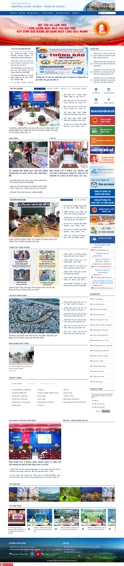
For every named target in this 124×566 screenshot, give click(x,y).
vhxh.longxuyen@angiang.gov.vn (102, 277)
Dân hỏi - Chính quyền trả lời (75, 420)
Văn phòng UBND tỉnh (19, 393)
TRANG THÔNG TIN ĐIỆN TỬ (20, 3)
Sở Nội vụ (41, 390)
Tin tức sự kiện (47, 13)
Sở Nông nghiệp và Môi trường (48, 393)
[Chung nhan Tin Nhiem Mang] (19, 554)
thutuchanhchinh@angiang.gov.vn (103, 288)
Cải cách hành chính (18, 295)
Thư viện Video (15, 506)
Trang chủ (13, 13)
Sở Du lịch (41, 405)
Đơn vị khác (31, 383)
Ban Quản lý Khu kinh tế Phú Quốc (75, 402)
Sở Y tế (66, 390)
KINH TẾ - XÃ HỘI (40, 88)
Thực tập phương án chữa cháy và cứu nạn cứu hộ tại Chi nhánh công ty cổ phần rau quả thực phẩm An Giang (21, 366)
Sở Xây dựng (16, 405)
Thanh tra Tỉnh (68, 396)
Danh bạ (96, 103)
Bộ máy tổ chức (33, 13)
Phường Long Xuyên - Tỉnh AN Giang (38, 6)
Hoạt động (13, 138)
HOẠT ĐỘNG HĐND (66, 200)
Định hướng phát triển (19, 343)
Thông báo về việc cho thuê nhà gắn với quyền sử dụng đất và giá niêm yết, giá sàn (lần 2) (22, 63)
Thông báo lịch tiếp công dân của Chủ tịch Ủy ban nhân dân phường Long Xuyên (104, 64)
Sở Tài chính (42, 396)
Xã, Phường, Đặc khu (48, 383)
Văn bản (75, 13)
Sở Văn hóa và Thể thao (46, 402)
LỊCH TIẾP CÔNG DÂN (80, 200)
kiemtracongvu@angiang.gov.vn (102, 266)
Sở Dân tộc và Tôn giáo (20, 399)
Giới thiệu (22, 13)
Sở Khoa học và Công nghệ (21, 402)
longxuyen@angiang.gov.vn (101, 250)
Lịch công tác (96, 93)
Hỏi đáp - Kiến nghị (109, 103)
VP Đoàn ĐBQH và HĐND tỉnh (21, 390)
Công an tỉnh (68, 393)
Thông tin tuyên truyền (19, 247)
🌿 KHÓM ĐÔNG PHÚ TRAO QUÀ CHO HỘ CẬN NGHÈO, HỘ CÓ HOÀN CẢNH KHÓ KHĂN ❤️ (22, 70)
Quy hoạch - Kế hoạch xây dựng (22, 420)
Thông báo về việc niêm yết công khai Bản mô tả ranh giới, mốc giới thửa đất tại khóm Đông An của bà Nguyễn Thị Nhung (104, 72)
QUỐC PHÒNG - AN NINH (79, 88)
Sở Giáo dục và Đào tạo (20, 396)
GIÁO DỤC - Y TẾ (65, 88)
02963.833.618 (70, 549)
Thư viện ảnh (14, 484)
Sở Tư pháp (41, 399)
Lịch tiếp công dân (109, 93)
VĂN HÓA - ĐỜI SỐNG (53, 88)
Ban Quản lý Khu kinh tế (71, 399)
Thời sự (52, 138)
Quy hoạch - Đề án (62, 13)
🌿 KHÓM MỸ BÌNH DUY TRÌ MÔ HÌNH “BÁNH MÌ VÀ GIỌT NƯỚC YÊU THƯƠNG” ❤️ (22, 77)
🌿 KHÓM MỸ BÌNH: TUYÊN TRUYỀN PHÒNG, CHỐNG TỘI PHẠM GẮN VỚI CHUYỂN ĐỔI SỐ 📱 (22, 56)
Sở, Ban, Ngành (17, 383)
